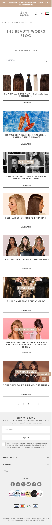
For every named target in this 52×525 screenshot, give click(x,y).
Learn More (26, 103)
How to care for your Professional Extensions (26, 95)
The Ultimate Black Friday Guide (26, 301)
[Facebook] (13, 484)
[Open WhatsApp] (44, 379)
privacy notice (15, 447)
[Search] (45, 60)
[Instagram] (18, 484)
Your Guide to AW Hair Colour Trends (26, 385)
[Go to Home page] (23, 14)
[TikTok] (34, 484)
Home (4, 22)
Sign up (26, 438)
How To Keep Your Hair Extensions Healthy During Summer (26, 136)
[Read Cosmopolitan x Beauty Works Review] (26, 493)
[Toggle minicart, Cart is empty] (42, 14)
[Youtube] (39, 484)
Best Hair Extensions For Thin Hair (26, 218)
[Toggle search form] (36, 14)
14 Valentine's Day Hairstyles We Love (26, 260)
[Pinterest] (28, 484)
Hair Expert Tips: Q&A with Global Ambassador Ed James (26, 177)
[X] (23, 484)
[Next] (38, 404)
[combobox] (26, 60)
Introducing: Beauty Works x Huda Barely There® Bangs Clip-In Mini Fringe (26, 344)
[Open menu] (5, 14)
